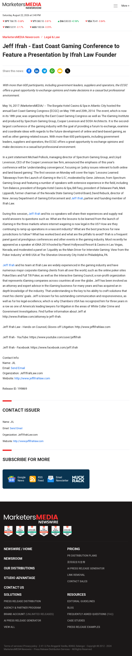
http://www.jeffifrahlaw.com (32, 378)
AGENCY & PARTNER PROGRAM (22, 607)
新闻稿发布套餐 (76, 562)
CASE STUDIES (76, 620)
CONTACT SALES (77, 581)
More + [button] (125, 5)
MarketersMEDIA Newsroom (21, 37)
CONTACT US (14, 587)
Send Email (18, 368)
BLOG (70, 607)
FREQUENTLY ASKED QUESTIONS (90, 614)
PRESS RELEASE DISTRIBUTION (22, 601)
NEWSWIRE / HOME (18, 549)
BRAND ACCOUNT (29, 614)
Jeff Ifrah (77, 198)
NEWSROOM (13, 559)
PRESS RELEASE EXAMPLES (83, 627)
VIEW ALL (9, 627)
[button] (115, 6)
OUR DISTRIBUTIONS (19, 568)
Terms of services (13, 646)
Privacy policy (30, 646)
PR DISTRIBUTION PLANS (82, 555)
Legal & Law (52, 37)
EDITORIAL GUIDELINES (81, 601)
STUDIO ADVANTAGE (19, 578)
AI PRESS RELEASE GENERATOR (85, 568)
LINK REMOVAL (76, 574)
